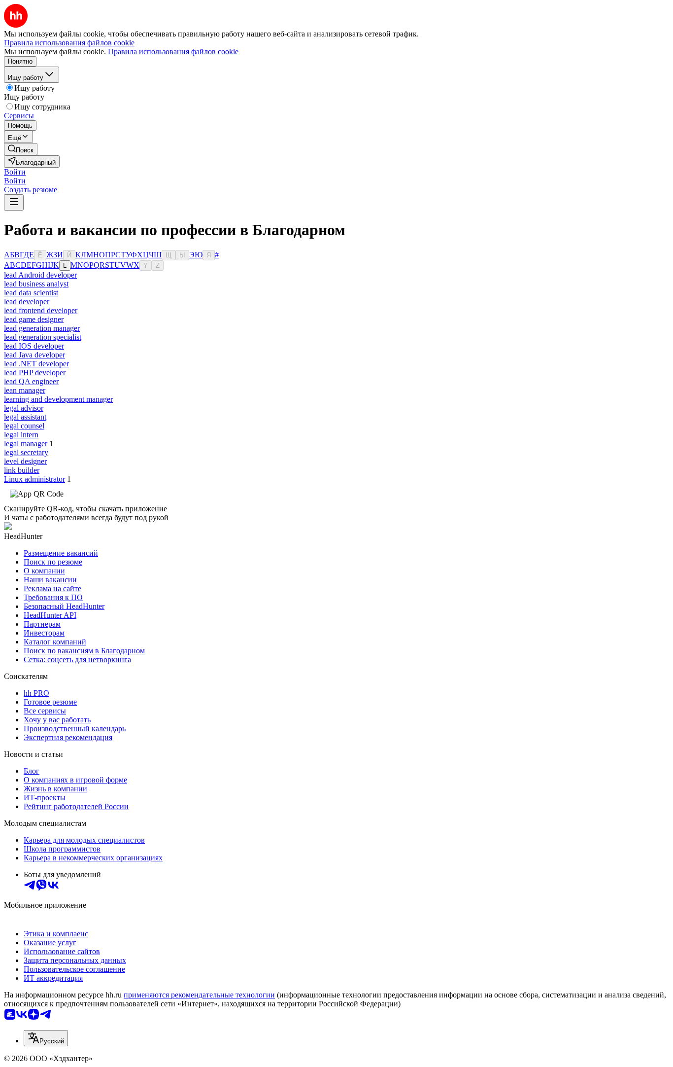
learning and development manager (58, 399)
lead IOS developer (34, 346)
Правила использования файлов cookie (173, 51)
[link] (20, 149)
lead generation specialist (42, 337)
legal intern (21, 434)
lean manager (24, 390)
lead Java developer (34, 355)
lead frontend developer (40, 310)
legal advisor (23, 408)
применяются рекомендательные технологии (199, 995)
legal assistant (25, 417)
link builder (21, 470)
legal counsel (24, 426)
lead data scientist (31, 292)
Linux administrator (34, 479)
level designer (25, 461)
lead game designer (34, 319)
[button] (15, 172)
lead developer (26, 301)
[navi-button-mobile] (14, 202)
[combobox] (46, 1038)
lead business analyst (36, 284)
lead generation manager (42, 328)
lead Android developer (40, 275)
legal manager (25, 443)
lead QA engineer (31, 381)
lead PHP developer (35, 372)
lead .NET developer (36, 363)
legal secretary (26, 452)
